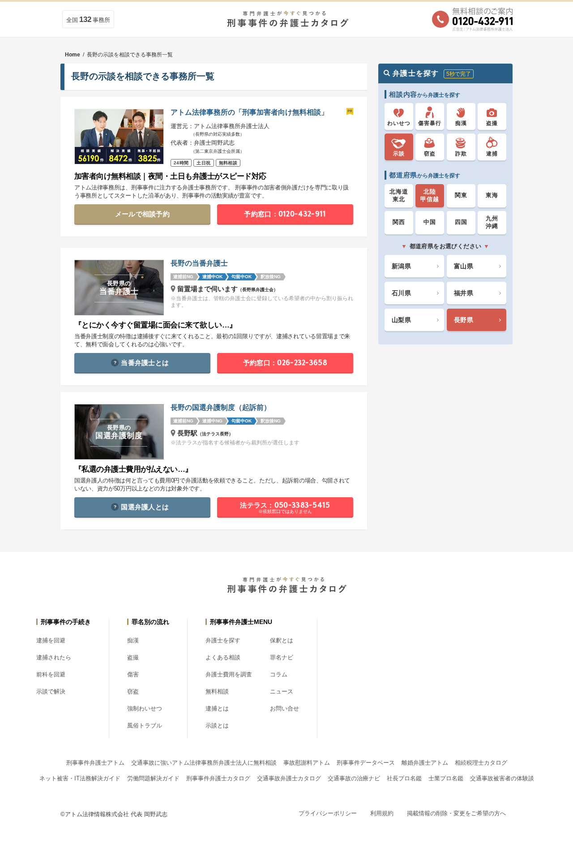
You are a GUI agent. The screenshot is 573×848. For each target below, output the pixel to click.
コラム (278, 674)
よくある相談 (222, 657)
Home (72, 54)
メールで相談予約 (142, 214)
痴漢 (133, 640)
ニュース (281, 691)
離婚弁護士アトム (425, 762)
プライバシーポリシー (328, 813)
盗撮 (133, 657)
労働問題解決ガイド (153, 778)
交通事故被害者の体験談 (502, 778)
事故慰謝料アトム (306, 762)
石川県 (401, 293)
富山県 (463, 266)
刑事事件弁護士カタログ (218, 778)
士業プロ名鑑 (445, 778)
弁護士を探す (222, 640)
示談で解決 (50, 691)
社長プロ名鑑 (404, 778)
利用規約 (381, 813)
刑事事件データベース (366, 762)
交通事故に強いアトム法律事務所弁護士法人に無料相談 (204, 762)
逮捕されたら (53, 657)
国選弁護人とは (145, 507)
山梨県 (401, 319)
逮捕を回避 (50, 640)
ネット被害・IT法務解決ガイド (79, 778)
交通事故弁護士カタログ (289, 778)
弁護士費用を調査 (228, 674)
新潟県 (401, 266)
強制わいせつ (144, 708)
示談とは (217, 725)
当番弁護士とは (145, 362)
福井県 (463, 293)
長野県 (463, 319)
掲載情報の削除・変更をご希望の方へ (456, 813)
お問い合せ (284, 708)
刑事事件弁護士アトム (95, 762)
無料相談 (217, 691)
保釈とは (281, 640)
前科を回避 (50, 674)
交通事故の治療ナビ (354, 778)
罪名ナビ (281, 657)
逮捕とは (217, 708)
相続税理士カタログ (481, 762)
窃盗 (133, 691)
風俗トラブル (144, 725)
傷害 (133, 674)
